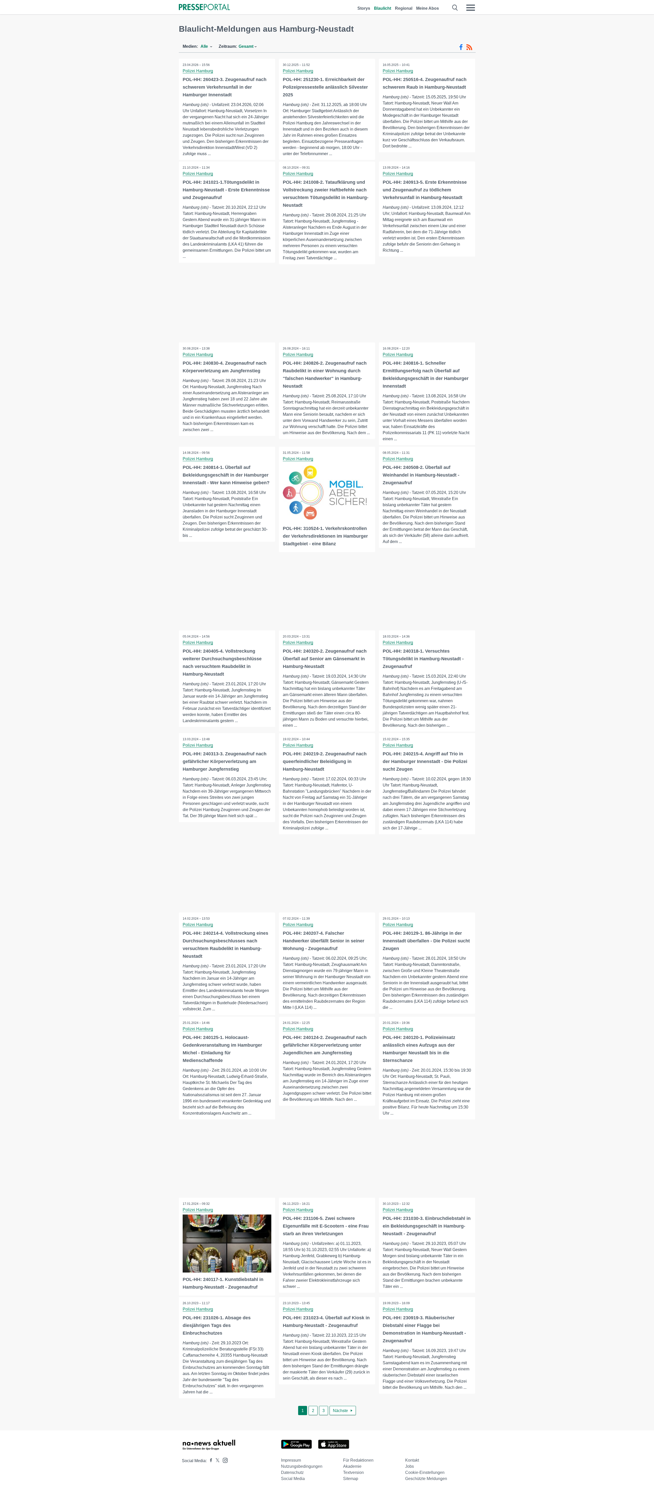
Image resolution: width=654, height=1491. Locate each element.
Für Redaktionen (358, 1460)
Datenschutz (292, 1472)
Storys (363, 8)
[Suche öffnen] (455, 7)
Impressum (291, 1460)
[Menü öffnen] (470, 7)
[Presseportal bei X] (216, 1461)
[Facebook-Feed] (461, 47)
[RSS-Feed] (469, 47)
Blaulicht (382, 8)
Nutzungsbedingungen (301, 1466)
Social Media (293, 1478)
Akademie (352, 1466)
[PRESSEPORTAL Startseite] (204, 7)
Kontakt (412, 1460)
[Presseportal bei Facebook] (209, 1461)
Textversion (353, 1472)
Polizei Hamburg (198, 71)
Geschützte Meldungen (426, 1478)
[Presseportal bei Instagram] (224, 1460)
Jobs (409, 1466)
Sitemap (350, 1478)
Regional (403, 8)
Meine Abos (427, 8)
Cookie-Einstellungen (425, 1472)
